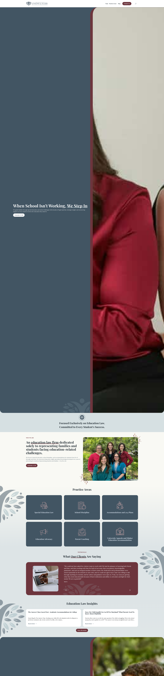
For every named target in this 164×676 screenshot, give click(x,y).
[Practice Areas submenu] (116, 3)
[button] (135, 3)
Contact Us (127, 3)
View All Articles (82, 630)
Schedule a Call (32, 465)
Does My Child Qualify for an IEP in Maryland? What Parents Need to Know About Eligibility (109, 613)
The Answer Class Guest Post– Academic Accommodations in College (52, 612)
